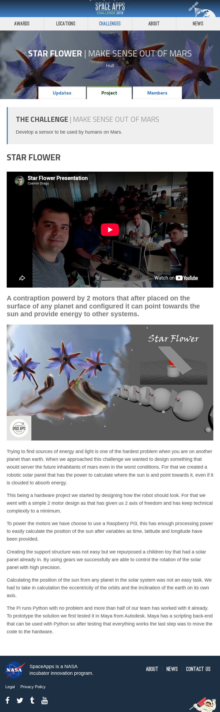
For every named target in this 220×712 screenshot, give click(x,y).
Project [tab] (109, 92)
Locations (66, 23)
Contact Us (198, 669)
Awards (22, 23)
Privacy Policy (33, 686)
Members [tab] (157, 92)
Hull (110, 65)
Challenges (110, 23)
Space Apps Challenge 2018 (110, 8)
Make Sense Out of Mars (140, 53)
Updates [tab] (62, 92)
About (154, 23)
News (198, 23)
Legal (10, 686)
